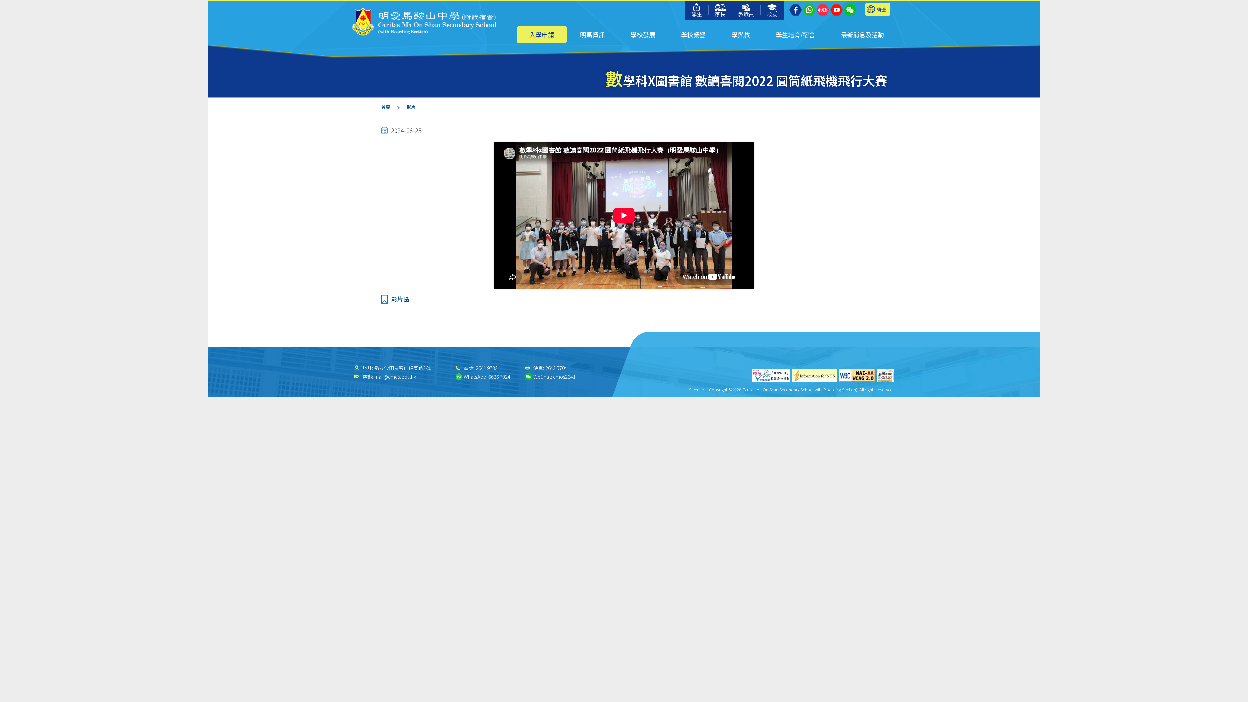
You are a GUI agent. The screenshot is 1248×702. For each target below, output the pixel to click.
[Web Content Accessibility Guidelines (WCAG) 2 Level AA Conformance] (857, 375)
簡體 (881, 9)
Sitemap (696, 389)
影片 (411, 107)
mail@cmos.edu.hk (395, 376)
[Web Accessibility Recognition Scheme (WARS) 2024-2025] (885, 375)
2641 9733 (487, 367)
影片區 (400, 298)
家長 (720, 14)
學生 (697, 14)
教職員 (746, 14)
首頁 (385, 107)
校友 (772, 14)
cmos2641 (564, 376)
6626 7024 (499, 376)
